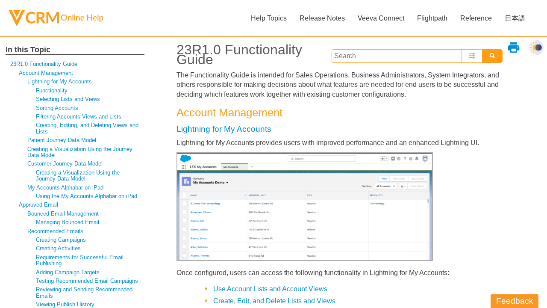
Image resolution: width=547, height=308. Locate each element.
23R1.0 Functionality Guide (43, 64)
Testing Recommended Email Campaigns (87, 281)
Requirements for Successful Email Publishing (80, 260)
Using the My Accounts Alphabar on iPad (86, 196)
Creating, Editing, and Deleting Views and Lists (87, 128)
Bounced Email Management (63, 213)
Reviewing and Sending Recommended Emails (84, 292)
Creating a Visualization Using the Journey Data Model (79, 152)
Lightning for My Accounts (59, 81)
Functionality (52, 90)
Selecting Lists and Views (68, 99)
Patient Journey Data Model (61, 140)
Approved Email (38, 204)
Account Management (46, 73)
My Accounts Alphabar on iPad (65, 187)
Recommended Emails (55, 231)
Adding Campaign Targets (68, 272)
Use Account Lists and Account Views (270, 289)
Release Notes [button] (322, 18)
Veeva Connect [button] (381, 18)
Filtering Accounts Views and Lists (78, 116)
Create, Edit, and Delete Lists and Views (274, 301)
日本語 (515, 18)
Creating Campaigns (61, 240)
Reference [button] (476, 18)
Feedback (514, 300)
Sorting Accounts (57, 108)
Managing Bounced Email (67, 222)
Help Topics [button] (269, 18)
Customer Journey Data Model (65, 163)
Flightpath (432, 18)
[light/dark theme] (536, 47)
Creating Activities (58, 248)
